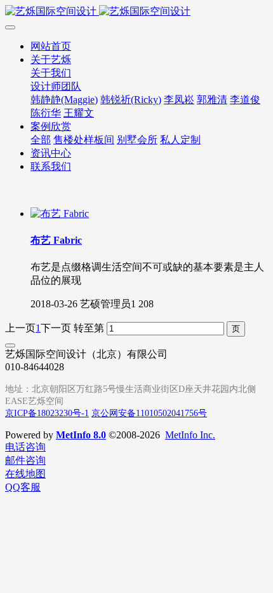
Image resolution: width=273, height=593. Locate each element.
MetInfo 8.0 (81, 434)
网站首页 (50, 46)
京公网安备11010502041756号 (149, 413)
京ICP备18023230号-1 (47, 413)
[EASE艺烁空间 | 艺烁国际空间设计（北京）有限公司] (136, 11)
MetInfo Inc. (190, 434)
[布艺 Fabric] (59, 213)
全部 (40, 139)
